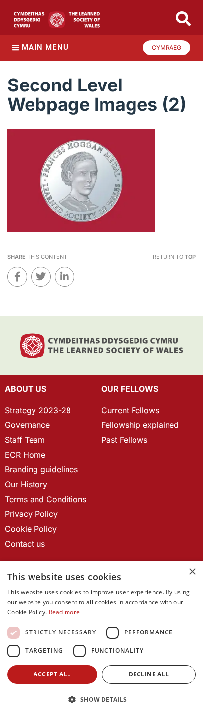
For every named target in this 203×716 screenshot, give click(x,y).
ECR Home (25, 455)
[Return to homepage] (56, 20)
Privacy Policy (31, 514)
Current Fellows (130, 410)
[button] (101, 699)
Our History (26, 484)
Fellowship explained (140, 425)
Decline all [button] (149, 674)
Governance (27, 425)
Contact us (25, 543)
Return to (174, 256)
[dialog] (101, 638)
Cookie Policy (31, 529)
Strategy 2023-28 (38, 410)
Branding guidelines (41, 469)
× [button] (192, 572)
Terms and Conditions (45, 499)
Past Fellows (124, 440)
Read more (64, 612)
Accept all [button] (52, 674)
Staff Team (25, 440)
